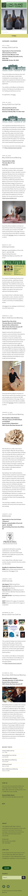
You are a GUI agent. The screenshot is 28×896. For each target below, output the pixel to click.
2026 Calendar (7, 581)
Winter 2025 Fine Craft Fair (11, 614)
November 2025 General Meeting (14, 675)
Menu (14, 35)
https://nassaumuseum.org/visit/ (13, 147)
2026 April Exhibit (8, 247)
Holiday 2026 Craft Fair (10, 47)
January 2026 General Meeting (13, 414)
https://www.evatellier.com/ (9, 198)
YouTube (11, 235)
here (14, 94)
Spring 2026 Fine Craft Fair (11, 104)
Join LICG (6, 868)
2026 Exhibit (6, 516)
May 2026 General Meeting (11, 157)
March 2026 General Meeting (12, 318)
